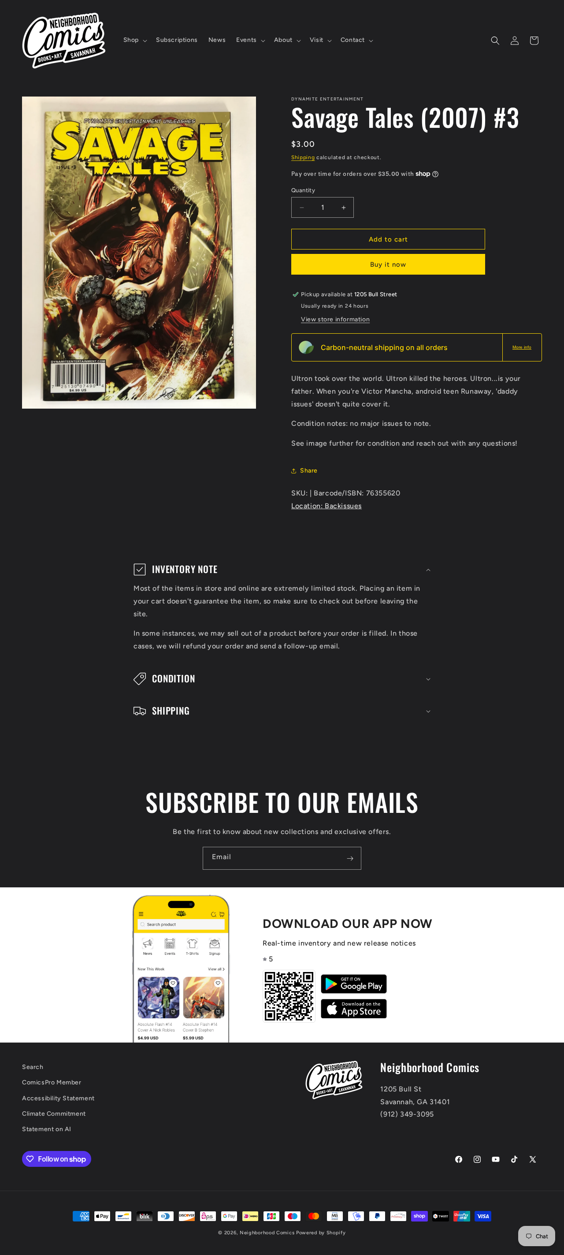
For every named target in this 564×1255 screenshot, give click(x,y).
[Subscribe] (350, 858)
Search (33, 1067)
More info (521, 347)
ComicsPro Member (52, 1083)
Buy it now (388, 264)
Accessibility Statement (58, 1098)
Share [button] (309, 470)
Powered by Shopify (321, 1233)
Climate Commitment (54, 1113)
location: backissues (326, 506)
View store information (335, 319)
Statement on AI (46, 1129)
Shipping (303, 157)
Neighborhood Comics (267, 1233)
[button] (134, 40)
